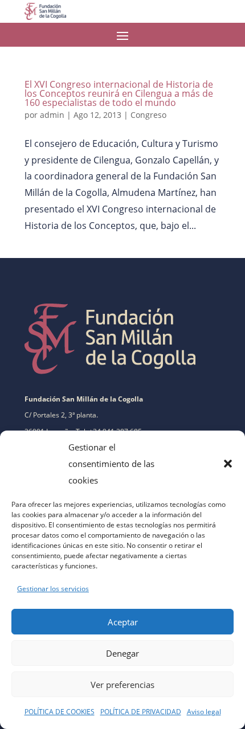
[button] (228, 463)
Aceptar (123, 622)
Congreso (148, 114)
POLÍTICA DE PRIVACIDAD (140, 711)
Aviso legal (204, 711)
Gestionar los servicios (53, 588)
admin (52, 114)
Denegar (122, 653)
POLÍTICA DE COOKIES (59, 711)
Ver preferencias (122, 684)
